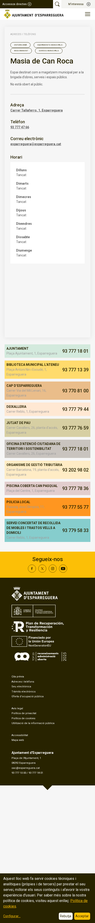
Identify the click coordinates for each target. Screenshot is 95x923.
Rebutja (65, 916)
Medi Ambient (21, 51)
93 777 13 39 (75, 370)
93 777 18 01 (75, 351)
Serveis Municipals (49, 51)
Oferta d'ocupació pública (28, 696)
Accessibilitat (20, 735)
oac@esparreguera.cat (26, 768)
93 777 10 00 (19, 772)
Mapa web (18, 740)
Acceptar (82, 916)
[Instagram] (53, 571)
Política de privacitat (24, 713)
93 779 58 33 (75, 530)
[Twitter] (42, 571)
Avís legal (17, 708)
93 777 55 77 (75, 507)
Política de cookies (23, 718)
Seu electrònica (21, 686)
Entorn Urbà (20, 45)
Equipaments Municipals (49, 45)
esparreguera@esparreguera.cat (35, 144)
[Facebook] (32, 571)
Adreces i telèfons (23, 34)
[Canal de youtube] (63, 571)
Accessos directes (14, 4)
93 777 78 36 (75, 488)
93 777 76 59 (75, 428)
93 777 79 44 (75, 409)
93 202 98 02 (75, 470)
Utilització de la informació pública (33, 723)
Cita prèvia (18, 676)
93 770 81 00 (75, 391)
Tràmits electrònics (24, 691)
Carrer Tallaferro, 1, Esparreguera (36, 110)
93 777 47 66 (19, 127)
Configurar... (12, 916)
